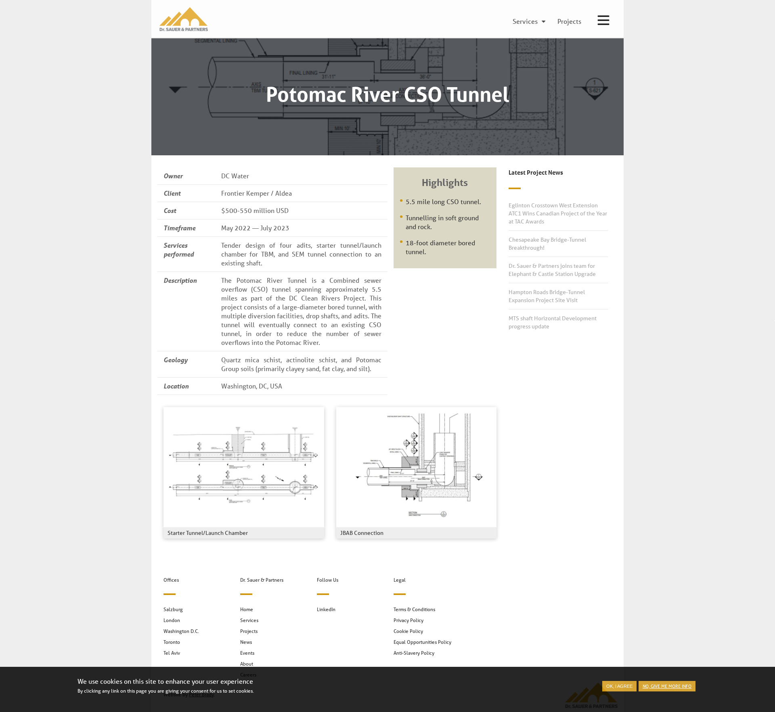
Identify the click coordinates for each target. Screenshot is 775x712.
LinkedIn (326, 609)
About (246, 663)
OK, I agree (619, 686)
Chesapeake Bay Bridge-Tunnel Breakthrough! (547, 243)
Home (246, 609)
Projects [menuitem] (569, 21)
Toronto (171, 642)
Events (247, 652)
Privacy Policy (408, 620)
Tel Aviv (171, 652)
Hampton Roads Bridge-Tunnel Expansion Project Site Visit (547, 296)
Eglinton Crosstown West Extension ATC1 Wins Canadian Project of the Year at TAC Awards (558, 213)
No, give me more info (667, 686)
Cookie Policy (408, 631)
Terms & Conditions (414, 609)
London (171, 620)
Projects (249, 631)
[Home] (181, 19)
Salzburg (173, 609)
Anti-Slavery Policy (414, 652)
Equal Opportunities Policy (422, 642)
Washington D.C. (181, 631)
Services (249, 620)
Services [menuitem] (525, 21)
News (246, 642)
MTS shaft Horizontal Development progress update (553, 322)
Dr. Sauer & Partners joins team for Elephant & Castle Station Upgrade (552, 270)
